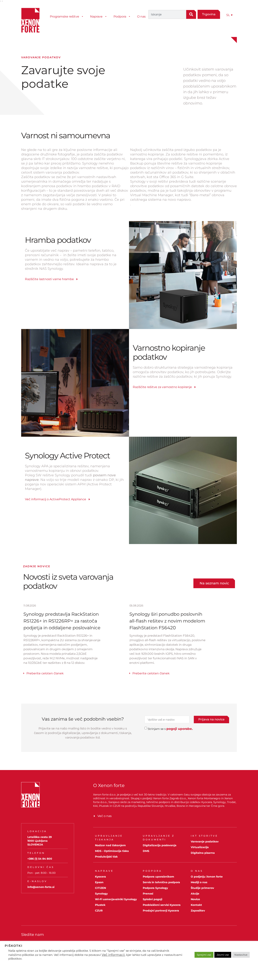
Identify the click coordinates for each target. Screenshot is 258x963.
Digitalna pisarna (203, 853)
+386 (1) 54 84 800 (39, 858)
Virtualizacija (200, 847)
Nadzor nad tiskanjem (110, 845)
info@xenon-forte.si (40, 887)
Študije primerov (202, 888)
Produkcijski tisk (106, 856)
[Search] (191, 14)
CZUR (99, 910)
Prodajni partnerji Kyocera (161, 910)
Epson (99, 882)
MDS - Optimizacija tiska (112, 851)
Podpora (120, 16)
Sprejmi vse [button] (204, 954)
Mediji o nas (199, 882)
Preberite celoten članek (45, 673)
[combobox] (167, 14)
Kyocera (100, 876)
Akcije (195, 893)
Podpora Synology (155, 888)
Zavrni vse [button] (223, 954)
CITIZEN (100, 888)
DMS (146, 851)
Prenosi (148, 893)
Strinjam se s (170, 729)
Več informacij (113, 955)
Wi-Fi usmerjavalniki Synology (116, 899)
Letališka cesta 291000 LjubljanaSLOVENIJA (39, 840)
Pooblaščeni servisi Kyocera (162, 905)
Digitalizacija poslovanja (159, 845)
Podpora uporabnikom (158, 876)
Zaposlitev (198, 910)
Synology (101, 893)
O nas (141, 16)
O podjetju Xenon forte (207, 876)
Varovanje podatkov (205, 841)
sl (229, 15)
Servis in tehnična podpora (161, 882)
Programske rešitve (64, 16)
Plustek (100, 905)
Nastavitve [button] (240, 954)
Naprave (96, 16)
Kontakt (196, 905)
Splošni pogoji (152, 899)
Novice (195, 899)
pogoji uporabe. (179, 729)
